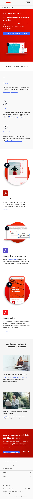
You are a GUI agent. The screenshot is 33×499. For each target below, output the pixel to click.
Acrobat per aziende (7, 7)
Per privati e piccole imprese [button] (10, 461)
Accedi (28, 2)
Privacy (5, 108)
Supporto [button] (5, 472)
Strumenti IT (24, 66)
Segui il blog (6, 417)
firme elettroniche (13, 259)
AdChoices (25, 496)
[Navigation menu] (2, 2)
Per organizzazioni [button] (7, 468)
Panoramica (6, 210)
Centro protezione (8, 132)
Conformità (15, 66)
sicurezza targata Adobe (10, 92)
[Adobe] (8, 2)
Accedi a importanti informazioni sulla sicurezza (16, 377)
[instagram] (6, 488)
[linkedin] (12, 488)
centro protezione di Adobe (13, 141)
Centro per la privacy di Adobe (18, 117)
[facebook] (3, 488)
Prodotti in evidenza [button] (8, 480)
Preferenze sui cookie (17, 493)
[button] (22, 2)
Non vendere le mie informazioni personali (11, 496)
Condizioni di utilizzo (7, 493)
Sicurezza (6, 83)
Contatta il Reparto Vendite (11, 452)
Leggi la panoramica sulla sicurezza (16, 33)
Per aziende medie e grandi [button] (9, 465)
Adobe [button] (4, 476)
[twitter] (9, 488)
